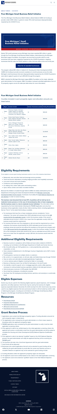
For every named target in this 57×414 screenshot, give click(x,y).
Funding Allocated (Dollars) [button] (49, 106)
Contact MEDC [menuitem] (15, 384)
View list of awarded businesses (28, 66)
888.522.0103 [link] (29, 404)
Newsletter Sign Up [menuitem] (14, 374)
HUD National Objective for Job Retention (14, 304)
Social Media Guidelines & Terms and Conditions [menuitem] (14, 391)
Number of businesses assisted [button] (35, 106)
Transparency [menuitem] (15, 377)
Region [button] (5, 106)
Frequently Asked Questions (11, 302)
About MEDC (5, 11)
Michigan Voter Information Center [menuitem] (15, 395)
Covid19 (15, 11)
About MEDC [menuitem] (14, 371)
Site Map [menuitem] (14, 387)
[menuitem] (51, 2)
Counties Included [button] (12, 106)
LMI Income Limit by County (11, 306)
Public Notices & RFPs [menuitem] (15, 381)
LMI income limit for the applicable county (19, 229)
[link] (8, 2)
